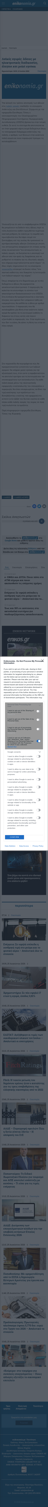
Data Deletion (10, 846)
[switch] (38, 711)
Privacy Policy (38, 846)
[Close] (43, 661)
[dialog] (24, 753)
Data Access (24, 846)
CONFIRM (14, 837)
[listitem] (24, 705)
